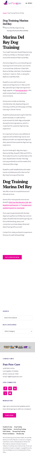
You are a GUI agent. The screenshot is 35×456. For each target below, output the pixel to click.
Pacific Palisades (13, 439)
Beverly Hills (28, 437)
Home (5, 13)
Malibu (22, 437)
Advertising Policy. (22, 450)
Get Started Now (12, 257)
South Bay (11, 446)
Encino (28, 446)
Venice (12, 441)
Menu (30, 3)
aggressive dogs (21, 90)
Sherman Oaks (22, 446)
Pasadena (24, 444)
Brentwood (6, 439)
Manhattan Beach (19, 441)
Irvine (16, 446)
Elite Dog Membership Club (18, 202)
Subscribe (9, 415)
